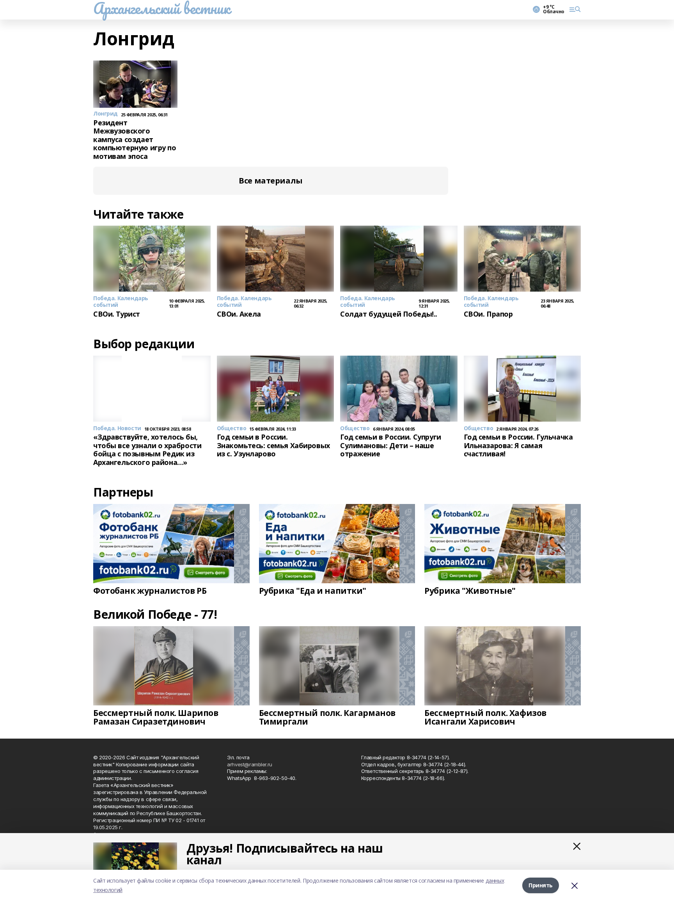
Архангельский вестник (161, 8)
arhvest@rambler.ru (249, 764)
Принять (541, 885)
